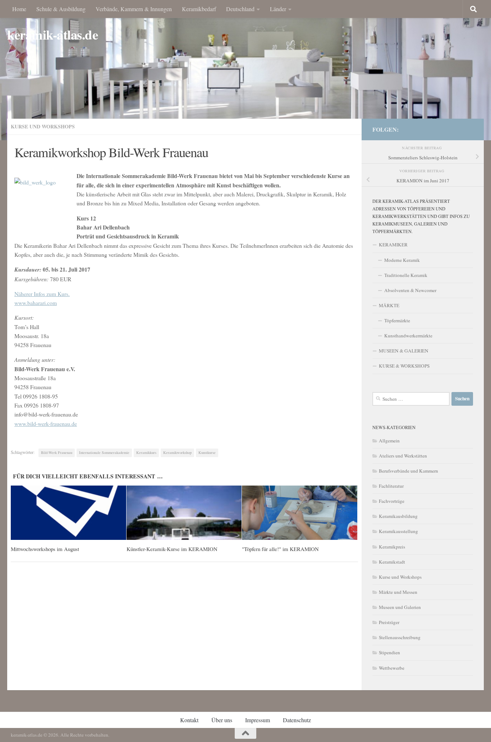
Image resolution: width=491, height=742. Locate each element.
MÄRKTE (389, 305)
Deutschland (240, 9)
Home (19, 9)
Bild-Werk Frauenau (56, 452)
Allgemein (389, 440)
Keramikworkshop (177, 452)
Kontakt (189, 720)
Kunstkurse (207, 452)
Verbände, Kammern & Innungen (134, 9)
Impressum (257, 720)
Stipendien (389, 652)
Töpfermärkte (397, 320)
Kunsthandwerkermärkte (408, 335)
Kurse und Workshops (43, 126)
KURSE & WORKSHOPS (404, 366)
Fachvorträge (391, 501)
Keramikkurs (146, 452)
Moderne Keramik (402, 260)
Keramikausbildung (398, 516)
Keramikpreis (392, 546)
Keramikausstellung (398, 531)
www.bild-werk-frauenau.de (45, 423)
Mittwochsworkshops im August (45, 548)
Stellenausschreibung (400, 637)
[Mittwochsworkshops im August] (68, 513)
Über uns (221, 720)
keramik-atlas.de (52, 34)
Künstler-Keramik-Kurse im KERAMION (172, 548)
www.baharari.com (35, 302)
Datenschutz (297, 720)
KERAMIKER (393, 244)
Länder (278, 9)
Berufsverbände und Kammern (408, 471)
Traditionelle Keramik (405, 275)
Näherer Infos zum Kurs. (42, 293)
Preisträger (389, 622)
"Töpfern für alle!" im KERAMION (280, 548)
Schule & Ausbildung (61, 9)
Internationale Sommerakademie (104, 452)
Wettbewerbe (391, 668)
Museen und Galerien (400, 607)
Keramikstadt (392, 562)
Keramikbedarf (199, 9)
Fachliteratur (391, 486)
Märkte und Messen (398, 592)
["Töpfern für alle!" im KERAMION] (299, 513)
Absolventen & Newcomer (410, 290)
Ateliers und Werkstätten (403, 455)
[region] (245, 70)
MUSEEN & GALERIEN (403, 350)
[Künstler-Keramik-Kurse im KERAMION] (184, 513)
